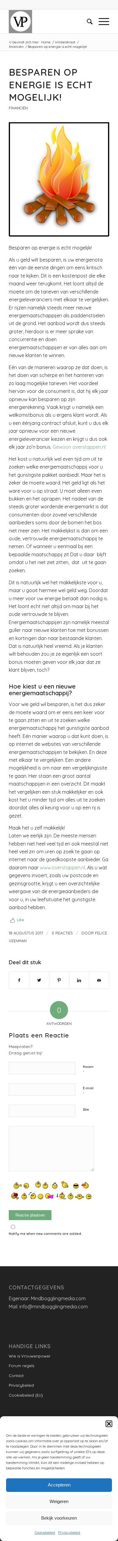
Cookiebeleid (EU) (26, 1395)
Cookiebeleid (45, 1532)
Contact (16, 1375)
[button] (109, 1424)
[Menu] (101, 21)
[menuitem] (87, 21)
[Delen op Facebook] (19, 980)
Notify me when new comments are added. (45, 1234)
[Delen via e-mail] (99, 980)
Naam (88, 1069)
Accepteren (59, 1484)
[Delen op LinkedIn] (79, 980)
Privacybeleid (69, 1532)
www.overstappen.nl (62, 868)
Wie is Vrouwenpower (30, 1356)
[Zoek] (87, 21)
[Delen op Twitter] (39, 980)
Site (86, 1109)
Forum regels (21, 1365)
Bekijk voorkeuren (59, 1518)
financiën (18, 107)
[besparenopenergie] (59, 178)
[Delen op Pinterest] (59, 980)
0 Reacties (62, 933)
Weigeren (59, 1501)
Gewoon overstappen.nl (79, 447)
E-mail (88, 1091)
